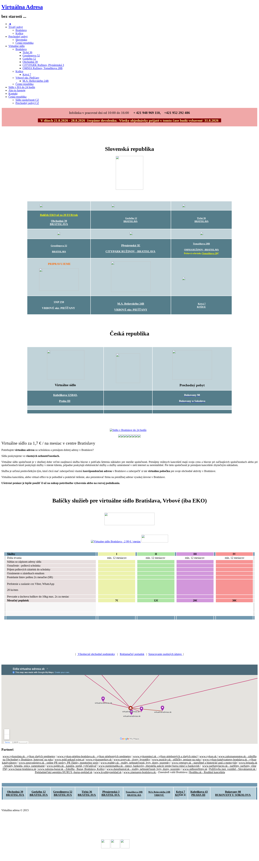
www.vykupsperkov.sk (99, 759)
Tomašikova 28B (201, 243)
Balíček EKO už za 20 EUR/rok (59, 214)
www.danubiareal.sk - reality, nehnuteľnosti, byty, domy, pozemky (144, 769)
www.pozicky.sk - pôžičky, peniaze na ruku (176, 759)
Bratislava (21, 30)
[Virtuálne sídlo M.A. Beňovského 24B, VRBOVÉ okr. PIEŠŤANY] (131, 291)
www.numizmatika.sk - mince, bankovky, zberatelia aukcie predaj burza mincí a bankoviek (149, 765)
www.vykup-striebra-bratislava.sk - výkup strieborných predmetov (94, 756)
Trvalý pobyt (15, 27)
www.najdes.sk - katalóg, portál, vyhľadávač (72, 765)
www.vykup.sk (208, 756)
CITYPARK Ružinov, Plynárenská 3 (43, 65)
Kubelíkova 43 (199, 791)
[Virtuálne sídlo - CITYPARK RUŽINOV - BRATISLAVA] (131, 233)
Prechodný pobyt (17, 36)
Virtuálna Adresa (22, 7)
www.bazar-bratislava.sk (22, 769)
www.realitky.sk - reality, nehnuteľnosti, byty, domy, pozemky (135, 762)
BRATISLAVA (59, 224)
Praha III (64, 401)
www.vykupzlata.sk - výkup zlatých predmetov (29, 756)
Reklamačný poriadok (132, 654)
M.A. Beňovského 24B (36, 80)
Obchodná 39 (30, 61)
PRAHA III (198, 794)
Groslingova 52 (31, 55)
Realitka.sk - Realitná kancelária (207, 772)
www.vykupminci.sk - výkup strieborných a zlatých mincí (165, 756)
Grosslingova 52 (59, 245)
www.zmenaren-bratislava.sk (140, 772)
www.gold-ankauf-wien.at (69, 759)
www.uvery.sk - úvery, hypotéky (132, 759)
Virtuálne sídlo (16, 46)
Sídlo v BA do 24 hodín (21, 87)
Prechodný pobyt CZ (27, 103)
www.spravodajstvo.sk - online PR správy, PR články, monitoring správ (59, 762)
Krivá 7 (27, 74)
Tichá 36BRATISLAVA (87, 793)
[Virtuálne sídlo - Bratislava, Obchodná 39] (58, 205)
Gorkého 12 (29, 58)
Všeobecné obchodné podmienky (96, 654)
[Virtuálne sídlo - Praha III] (65, 378)
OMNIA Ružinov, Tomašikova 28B (43, 68)
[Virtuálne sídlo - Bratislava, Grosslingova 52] (58, 234)
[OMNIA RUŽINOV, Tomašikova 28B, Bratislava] (201, 233)
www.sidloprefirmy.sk (195, 769)
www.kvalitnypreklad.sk (108, 772)
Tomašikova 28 (209, 253)
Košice (19, 33)
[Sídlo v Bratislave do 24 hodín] (128, 430)
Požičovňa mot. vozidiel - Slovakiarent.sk (232, 769)
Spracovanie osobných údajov (165, 654)
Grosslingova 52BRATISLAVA (62, 793)
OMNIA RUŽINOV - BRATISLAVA (201, 249)
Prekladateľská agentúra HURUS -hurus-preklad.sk (63, 772)
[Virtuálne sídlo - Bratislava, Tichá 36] (201, 205)
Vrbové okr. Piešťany (27, 77)
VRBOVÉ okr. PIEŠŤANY (130, 309)
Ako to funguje (16, 90)
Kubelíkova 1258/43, (65, 395)
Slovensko (21, 39)
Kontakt (12, 93)
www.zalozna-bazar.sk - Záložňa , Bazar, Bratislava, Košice (71, 769)
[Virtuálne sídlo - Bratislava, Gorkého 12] (131, 205)
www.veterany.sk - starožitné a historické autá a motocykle (204, 762)
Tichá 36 (27, 52)
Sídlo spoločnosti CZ (27, 99)
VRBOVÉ (159, 795)
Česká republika (24, 42)
